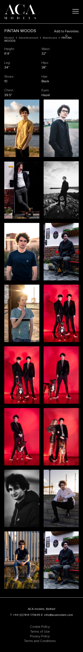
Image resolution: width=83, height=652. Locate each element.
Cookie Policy (40, 627)
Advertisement (28, 38)
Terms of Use (40, 631)
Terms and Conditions (40, 641)
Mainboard (50, 38)
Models (9, 38)
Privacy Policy (40, 636)
